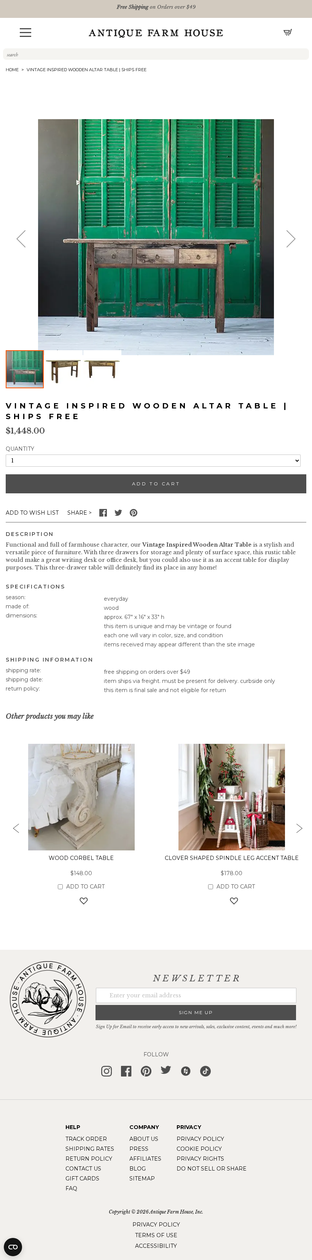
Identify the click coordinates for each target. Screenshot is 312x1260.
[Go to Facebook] (103, 514)
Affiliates (145, 1158)
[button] (25, 32)
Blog (137, 1168)
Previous (13, 830)
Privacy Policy (200, 1139)
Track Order (86, 1139)
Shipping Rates (89, 1148)
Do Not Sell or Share (212, 1168)
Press (138, 1148)
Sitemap (142, 1178)
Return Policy (88, 1158)
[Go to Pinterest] (133, 514)
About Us (143, 1139)
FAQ (71, 1188)
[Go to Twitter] (118, 514)
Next (298, 830)
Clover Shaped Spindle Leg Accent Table (232, 858)
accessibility (156, 1245)
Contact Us (83, 1168)
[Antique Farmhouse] (156, 33)
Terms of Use (156, 1235)
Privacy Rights (200, 1158)
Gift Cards (82, 1178)
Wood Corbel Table (81, 858)
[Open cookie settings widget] (13, 1247)
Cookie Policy (199, 1148)
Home (12, 69)
